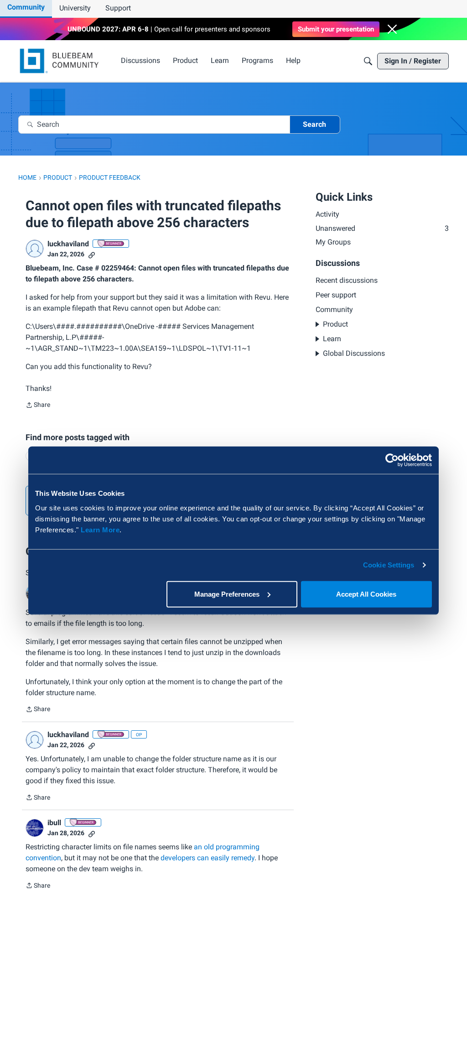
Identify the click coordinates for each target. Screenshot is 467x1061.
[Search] (368, 61)
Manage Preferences (226, 594)
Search (314, 124)
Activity (327, 214)
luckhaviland (68, 243)
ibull (54, 822)
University (75, 8)
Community (26, 7)
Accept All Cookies (366, 594)
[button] (392, 29)
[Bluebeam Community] (61, 61)
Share (38, 406)
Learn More (100, 529)
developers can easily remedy (207, 857)
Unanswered (382, 228)
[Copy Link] (91, 254)
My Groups (333, 242)
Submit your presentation (336, 29)
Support (118, 8)
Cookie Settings (389, 565)
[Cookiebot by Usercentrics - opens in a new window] (392, 460)
